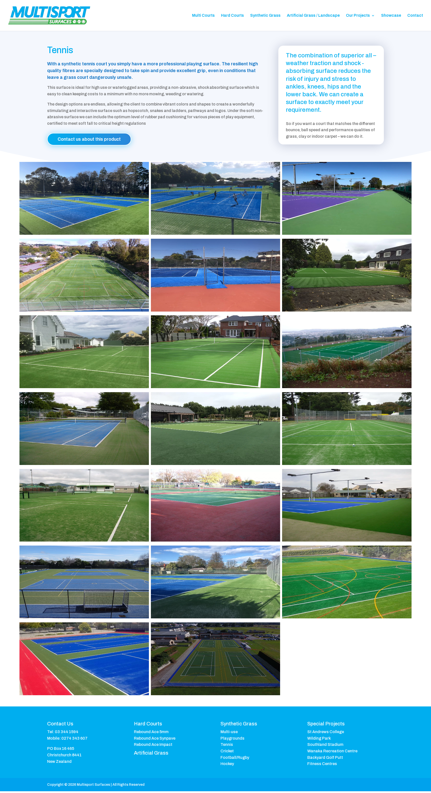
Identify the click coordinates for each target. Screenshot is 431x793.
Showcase (391, 15)
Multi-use (229, 732)
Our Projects (358, 15)
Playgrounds (232, 738)
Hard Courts (232, 15)
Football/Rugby (234, 757)
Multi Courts (203, 15)
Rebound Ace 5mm (151, 732)
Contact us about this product (89, 139)
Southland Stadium (325, 744)
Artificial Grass (151, 753)
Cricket (227, 751)
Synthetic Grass (265, 15)
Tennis (226, 744)
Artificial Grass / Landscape (313, 15)
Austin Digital (355, 785)
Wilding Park (319, 738)
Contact (415, 15)
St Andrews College (325, 732)
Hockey (227, 764)
